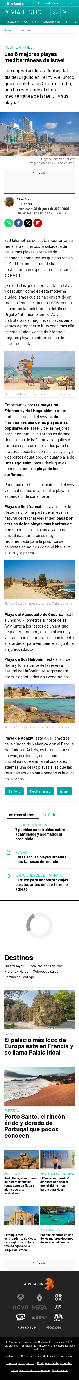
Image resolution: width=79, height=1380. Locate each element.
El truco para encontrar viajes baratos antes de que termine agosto (41, 884)
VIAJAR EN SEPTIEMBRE (57, 1173)
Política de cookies (61, 1356)
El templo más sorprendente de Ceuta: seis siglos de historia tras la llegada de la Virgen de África (20, 1242)
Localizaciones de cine (50, 21)
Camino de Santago (19, 977)
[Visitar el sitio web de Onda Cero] (20, 1317)
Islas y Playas (16, 21)
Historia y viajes (16, 971)
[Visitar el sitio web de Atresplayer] (30, 1327)
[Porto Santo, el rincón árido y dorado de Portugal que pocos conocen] (39, 1087)
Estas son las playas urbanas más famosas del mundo (40, 859)
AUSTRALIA (12, 1173)
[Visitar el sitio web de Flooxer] (53, 1327)
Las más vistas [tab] (20, 814)
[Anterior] (33, 3)
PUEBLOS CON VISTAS (31, 825)
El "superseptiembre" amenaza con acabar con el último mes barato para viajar (54, 1183)
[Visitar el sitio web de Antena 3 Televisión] (20, 1297)
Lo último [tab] (51, 814)
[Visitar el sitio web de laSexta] (39, 1297)
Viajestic (9, 30)
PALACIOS (11, 1033)
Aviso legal (12, 1356)
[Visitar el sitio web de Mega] (39, 1307)
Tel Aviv (14, 791)
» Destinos (24, 30)
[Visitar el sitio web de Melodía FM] (58, 1317)
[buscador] (64, 12)
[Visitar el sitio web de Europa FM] (39, 1317)
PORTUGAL (11, 1110)
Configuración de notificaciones (30, 1370)
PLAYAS (21, 852)
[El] (57, 1160)
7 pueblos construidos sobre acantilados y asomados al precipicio (40, 834)
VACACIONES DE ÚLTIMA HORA (38, 875)
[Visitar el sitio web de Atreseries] (58, 1307)
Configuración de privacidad (54, 1363)
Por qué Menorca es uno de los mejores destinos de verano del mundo (56, 1238)
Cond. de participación (20, 1363)
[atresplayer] (55, 12)
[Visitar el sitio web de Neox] (58, 1297)
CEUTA (9, 1230)
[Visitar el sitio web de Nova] (20, 1307)
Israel (64, 791)
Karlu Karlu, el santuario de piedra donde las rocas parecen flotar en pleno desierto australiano (20, 1185)
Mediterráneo (40, 791)
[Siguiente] (71, 3)
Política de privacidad (34, 1356)
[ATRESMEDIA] (39, 1284)
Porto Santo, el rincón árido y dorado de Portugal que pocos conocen (34, 1125)
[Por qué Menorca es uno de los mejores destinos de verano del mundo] (57, 1216)
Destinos (18, 957)
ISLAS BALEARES (52, 1230)
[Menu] (73, 12)
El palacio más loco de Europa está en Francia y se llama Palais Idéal (38, 1046)
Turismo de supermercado (53, 3)
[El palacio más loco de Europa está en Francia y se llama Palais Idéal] (39, 1010)
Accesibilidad (60, 1370)
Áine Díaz (23, 199)
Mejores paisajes (45, 971)
